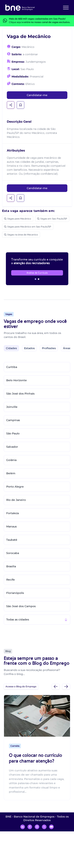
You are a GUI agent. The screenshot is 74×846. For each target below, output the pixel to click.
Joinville (11, 407)
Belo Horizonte (16, 380)
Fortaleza (12, 513)
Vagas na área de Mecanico (22, 234)
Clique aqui (15, 22)
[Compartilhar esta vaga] (11, 105)
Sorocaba (12, 553)
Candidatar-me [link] (37, 95)
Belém (10, 473)
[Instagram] (37, 827)
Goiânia (11, 460)
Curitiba (11, 367)
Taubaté (11, 539)
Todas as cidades (17, 619)
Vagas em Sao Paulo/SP (53, 218)
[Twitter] (44, 827)
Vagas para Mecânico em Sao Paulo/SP (29, 226)
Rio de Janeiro (16, 500)
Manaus (11, 526)
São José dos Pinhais (20, 393)
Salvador (12, 446)
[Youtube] (51, 827)
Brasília (11, 566)
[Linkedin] (22, 827)
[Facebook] (30, 827)
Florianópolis (15, 593)
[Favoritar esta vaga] (20, 105)
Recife (10, 579)
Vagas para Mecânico (19, 218)
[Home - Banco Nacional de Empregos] (20, 8)
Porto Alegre (15, 486)
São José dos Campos (21, 606)
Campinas (13, 420)
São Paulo (13, 433)
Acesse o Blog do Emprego (21, 686)
